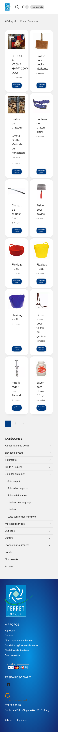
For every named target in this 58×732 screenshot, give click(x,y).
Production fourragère (17, 545)
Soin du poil (13, 481)
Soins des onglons (17, 488)
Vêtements (11, 459)
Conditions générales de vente (21, 645)
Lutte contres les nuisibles (21, 516)
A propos (10, 630)
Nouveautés (11, 559)
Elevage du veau (14, 452)
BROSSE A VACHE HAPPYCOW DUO (20, 64)
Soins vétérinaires (17, 495)
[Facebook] (8, 684)
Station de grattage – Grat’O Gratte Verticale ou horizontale (19, 136)
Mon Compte (37, 7)
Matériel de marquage (19, 502)
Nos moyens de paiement (19, 640)
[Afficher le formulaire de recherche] (17, 7)
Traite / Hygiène (13, 467)
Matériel (11, 509)
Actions (9, 566)
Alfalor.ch (10, 720)
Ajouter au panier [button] (16, 85)
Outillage (10, 530)
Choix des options (17, 171)
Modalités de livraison (17, 650)
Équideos (22, 720)
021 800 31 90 (13, 705)
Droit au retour (13, 655)
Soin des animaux (15, 474)
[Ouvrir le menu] (49, 7)
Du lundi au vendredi (16, 700)
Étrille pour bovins (41, 210)
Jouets (8, 552)
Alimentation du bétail (17, 445)
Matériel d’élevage (15, 523)
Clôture (9, 537)
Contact (9, 635)
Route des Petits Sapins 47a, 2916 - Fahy (27, 710)
